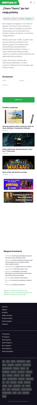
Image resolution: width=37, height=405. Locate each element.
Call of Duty (26, 364)
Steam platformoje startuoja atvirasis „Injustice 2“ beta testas (17, 150)
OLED (10, 385)
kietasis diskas (12, 378)
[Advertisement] (18, 229)
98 (12, 174)
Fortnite (28, 371)
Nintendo (27, 382)
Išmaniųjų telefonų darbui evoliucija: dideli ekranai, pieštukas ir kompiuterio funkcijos (18, 127)
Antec (13, 361)
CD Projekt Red (7, 368)
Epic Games (6, 371)
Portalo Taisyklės (7, 321)
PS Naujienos (6, 337)
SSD (19, 392)
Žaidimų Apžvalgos (7, 351)
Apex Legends (20, 361)
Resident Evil (15, 389)
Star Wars (26, 392)
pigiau (28, 385)
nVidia (4, 385)
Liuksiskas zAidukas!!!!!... (19, 284)
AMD (8, 361)
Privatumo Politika (7, 318)
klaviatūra (30, 378)
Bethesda (10, 364)
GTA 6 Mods (20, 290)
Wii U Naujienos (6, 345)
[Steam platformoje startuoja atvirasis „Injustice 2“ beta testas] (18, 139)
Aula (4, 364)
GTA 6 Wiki (23, 294)
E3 (27, 368)
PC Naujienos (6, 334)
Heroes (28, 375)
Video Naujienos (7, 348)
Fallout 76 (21, 371)
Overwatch (17, 385)
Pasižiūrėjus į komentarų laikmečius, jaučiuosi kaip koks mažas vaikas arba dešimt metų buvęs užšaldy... (18, 273)
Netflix (20, 382)
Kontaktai (4, 312)
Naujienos (28, 18)
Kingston (21, 378)
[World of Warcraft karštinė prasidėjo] (18, 162)
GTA (22, 375)
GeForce (16, 375)
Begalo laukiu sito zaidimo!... (24, 266)
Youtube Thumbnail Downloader (20, 292)
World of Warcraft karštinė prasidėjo (14, 172)
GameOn (9, 375)
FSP (4, 375)
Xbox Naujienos (6, 340)
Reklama (4, 309)
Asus (28, 361)
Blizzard (18, 364)
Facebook (5, 324)
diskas (22, 368)
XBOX (4, 396)
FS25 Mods (12, 290)
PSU (4, 389)
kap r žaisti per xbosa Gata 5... (19, 278)
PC (23, 385)
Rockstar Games (26, 389)
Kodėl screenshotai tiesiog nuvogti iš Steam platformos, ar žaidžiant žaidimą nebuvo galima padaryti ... (19, 262)
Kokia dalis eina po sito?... (21, 269)
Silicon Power (7, 392)
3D (3, 361)
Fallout (13, 371)
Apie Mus (4, 306)
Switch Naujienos (7, 342)
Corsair (16, 368)
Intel (4, 378)
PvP (8, 389)
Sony (14, 392)
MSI (7, 382)
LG (3, 382)
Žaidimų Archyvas (7, 315)
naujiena (13, 382)
